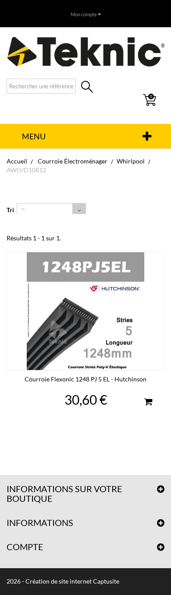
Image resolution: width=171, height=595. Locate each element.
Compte (25, 546)
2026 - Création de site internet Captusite (63, 581)
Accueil (17, 161)
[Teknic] (85, 51)
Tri (10, 210)
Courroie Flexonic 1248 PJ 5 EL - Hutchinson (85, 379)
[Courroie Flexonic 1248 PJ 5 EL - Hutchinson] (85, 311)
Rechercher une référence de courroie (87, 88)
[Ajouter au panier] (148, 403)
